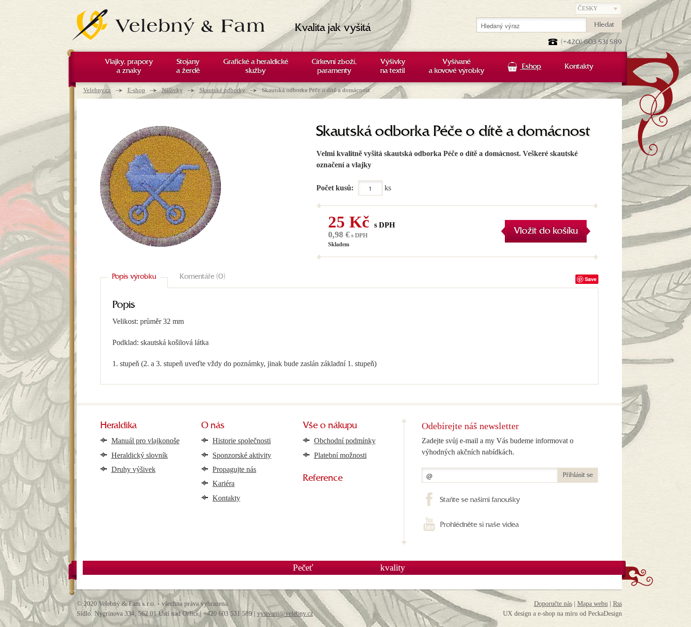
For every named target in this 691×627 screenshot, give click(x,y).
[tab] (134, 277)
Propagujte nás (234, 469)
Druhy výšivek (133, 469)
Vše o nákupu (330, 426)
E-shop (136, 90)
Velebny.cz (97, 90)
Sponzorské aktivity (241, 455)
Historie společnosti (241, 441)
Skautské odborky (222, 90)
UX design (517, 613)
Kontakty (226, 498)
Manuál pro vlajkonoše (145, 441)
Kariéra (223, 483)
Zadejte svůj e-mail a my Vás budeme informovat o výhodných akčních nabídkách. (497, 446)
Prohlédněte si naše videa (479, 525)
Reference (323, 478)
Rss (617, 603)
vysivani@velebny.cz (285, 613)
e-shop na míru (558, 613)
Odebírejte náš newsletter (470, 426)
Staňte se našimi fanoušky (479, 500)
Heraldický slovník (139, 455)
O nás (213, 426)
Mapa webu (592, 603)
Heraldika (118, 426)
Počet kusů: (334, 188)
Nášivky (172, 90)
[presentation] (134, 277)
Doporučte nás (553, 603)
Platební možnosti (340, 455)
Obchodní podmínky (345, 441)
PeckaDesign (605, 613)
